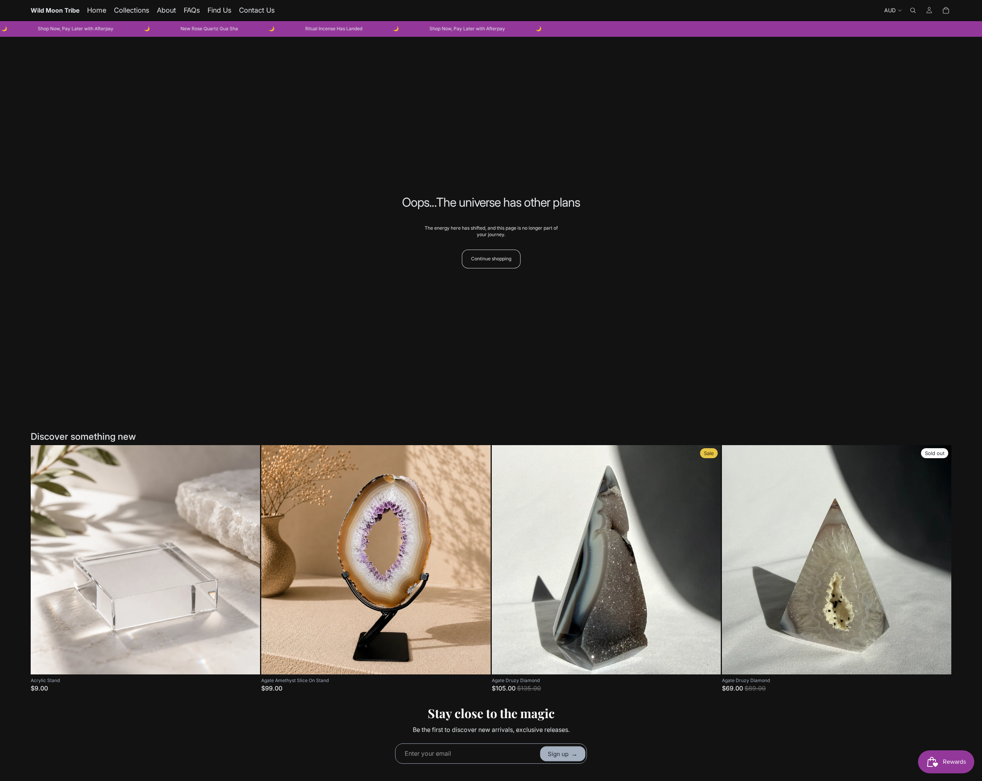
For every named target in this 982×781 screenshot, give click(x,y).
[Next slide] (479, 559)
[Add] (248, 662)
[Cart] (946, 10)
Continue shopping (491, 258)
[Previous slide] (272, 559)
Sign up (563, 754)
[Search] (913, 10)
